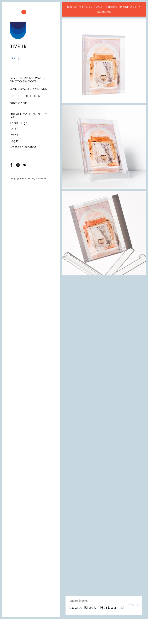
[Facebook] (11, 164)
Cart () (15, 58)
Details (133, 605)
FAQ (13, 129)
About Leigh (19, 123)
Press (14, 135)
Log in (14, 141)
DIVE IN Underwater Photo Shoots (29, 79)
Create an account (23, 147)
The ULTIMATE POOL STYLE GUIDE (30, 115)
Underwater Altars (28, 89)
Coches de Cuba (25, 96)
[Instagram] (17, 164)
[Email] (24, 164)
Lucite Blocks (78, 600)
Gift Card (19, 103)
